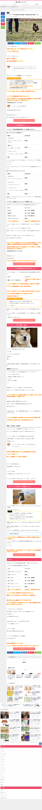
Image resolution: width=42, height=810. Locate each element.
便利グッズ (3, 779)
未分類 (2, 782)
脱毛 (2, 784)
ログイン (2, 790)
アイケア (2, 751)
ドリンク (2, 766)
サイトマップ (5, 4)
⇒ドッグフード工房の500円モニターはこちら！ (24, 120)
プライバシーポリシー (26, 4)
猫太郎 (24, 662)
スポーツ (2, 761)
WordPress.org (3, 797)
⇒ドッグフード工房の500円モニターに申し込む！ (24, 263)
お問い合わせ (15, 4)
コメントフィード (4, 795)
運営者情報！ (37, 4)
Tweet (3, 17)
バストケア (3, 769)
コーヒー (2, 756)
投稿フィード (3, 792)
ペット (2, 774)
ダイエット (3, 764)
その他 (8, 12)
